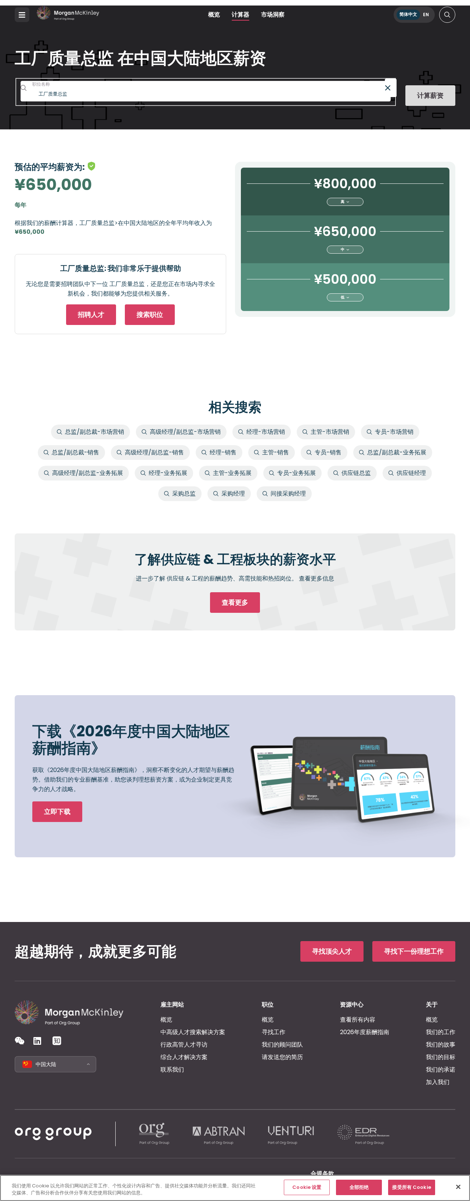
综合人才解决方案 (183, 1057)
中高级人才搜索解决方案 (192, 1032)
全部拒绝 (359, 1187)
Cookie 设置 (306, 1187)
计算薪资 (430, 95)
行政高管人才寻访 (183, 1044)
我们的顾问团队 (282, 1044)
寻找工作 (273, 1032)
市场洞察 (273, 14)
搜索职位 (150, 314)
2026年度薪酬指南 (364, 1032)
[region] (235, 1188)
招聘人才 (91, 314)
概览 (214, 14)
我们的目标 (440, 1057)
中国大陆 (46, 1064)
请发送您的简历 (282, 1057)
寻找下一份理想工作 (414, 951)
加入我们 (437, 1082)
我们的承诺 (440, 1069)
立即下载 (57, 811)
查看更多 (235, 602)
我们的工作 (440, 1032)
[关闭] (458, 1187)
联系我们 (172, 1069)
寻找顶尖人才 (332, 951)
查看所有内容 (357, 1019)
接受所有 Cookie (411, 1187)
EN (426, 14)
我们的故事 (440, 1044)
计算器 (240, 14)
